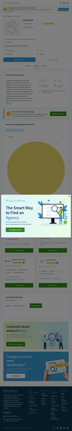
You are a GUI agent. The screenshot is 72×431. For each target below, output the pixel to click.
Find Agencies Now (15, 230)
